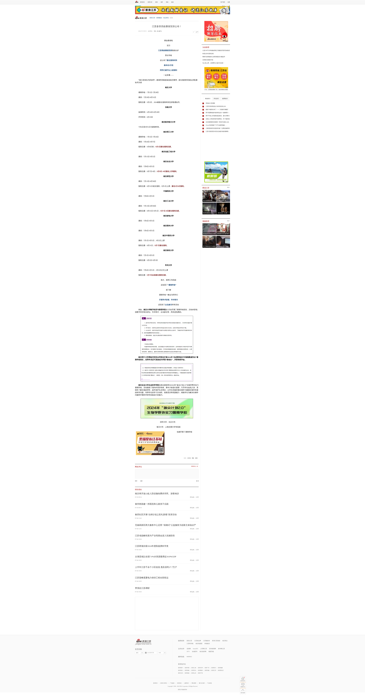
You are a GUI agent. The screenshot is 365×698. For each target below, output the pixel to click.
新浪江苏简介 (163, 683)
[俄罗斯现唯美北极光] (209, 203)
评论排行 (216, 98)
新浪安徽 (207, 670)
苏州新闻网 (212, 648)
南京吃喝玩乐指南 (223, 89)
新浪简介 (155, 683)
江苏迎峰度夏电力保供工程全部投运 (151, 577)
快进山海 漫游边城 (207, 53)
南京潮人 (225, 640)
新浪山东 (193, 673)
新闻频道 (159, 18)
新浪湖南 (187, 670)
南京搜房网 (203, 651)
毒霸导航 (211, 651)
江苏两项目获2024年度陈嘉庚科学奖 (151, 546)
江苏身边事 (197, 640)
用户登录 (223, 2)
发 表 (197, 481)
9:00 (160, 652)
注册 (229, 2)
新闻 (156, 2)
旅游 (172, 2)
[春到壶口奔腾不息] (223, 190)
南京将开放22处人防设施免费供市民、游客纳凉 (157, 493)
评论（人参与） (158, 31)
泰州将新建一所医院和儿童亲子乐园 (151, 504)
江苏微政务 (206, 640)
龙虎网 (189, 648)
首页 (137, 652)
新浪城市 (180, 667)
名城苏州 (194, 651)
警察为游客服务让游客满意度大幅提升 (213, 56)
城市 (162, 2)
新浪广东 (207, 667)
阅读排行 (207, 98)
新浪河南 (187, 667)
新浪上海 (193, 667)
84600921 (189, 656)
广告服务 (172, 683)
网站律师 (194, 683)
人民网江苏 (203, 648)
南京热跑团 (199, 643)
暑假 (196, 458)
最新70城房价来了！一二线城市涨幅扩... (217, 109)
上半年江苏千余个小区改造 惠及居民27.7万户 (156, 567)
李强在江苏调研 (142, 588)
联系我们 (179, 683)
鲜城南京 (207, 643)
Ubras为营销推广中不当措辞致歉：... (216, 125)
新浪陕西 (200, 670)
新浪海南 (187, 673)
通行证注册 (202, 683)
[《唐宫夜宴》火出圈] (223, 203)
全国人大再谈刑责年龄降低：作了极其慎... (218, 119)
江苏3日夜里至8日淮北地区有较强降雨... (217, 131)
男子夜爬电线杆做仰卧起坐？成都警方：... (218, 112)
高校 (193, 458)
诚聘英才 (186, 683)
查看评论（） (195, 466)
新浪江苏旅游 (216, 640)
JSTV (188, 651)
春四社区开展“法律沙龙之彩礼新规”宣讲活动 (156, 514)
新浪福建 (220, 667)
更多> (228, 187)
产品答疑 (209, 683)
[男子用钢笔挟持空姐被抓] (209, 236)
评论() (192, 497)
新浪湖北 (180, 670)
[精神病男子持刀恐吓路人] (223, 224)
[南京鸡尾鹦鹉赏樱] (209, 190)
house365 (195, 648)
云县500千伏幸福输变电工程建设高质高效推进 (216, 50)
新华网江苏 (221, 648)
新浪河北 (193, 670)
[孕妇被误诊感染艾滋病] (223, 236)
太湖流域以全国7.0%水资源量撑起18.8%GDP (155, 556)
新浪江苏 (150, 2)
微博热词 (225, 98)
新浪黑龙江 (221, 670)
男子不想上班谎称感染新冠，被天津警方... (218, 115)
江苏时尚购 (190, 643)
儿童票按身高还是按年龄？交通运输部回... (218, 128)
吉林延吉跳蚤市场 (207, 60)
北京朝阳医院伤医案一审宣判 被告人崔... (218, 122)
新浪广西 (200, 673)
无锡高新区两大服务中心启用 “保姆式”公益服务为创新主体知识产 (165, 525)
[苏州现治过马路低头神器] (209, 224)
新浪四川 (213, 667)
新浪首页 (142, 2)
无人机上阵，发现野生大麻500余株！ (213, 63)
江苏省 (189, 458)
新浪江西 (180, 673)
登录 (136, 481)
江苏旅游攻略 (211, 89)
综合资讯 (166, 18)
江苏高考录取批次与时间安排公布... (216, 106)
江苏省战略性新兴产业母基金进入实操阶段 (155, 535)
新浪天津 (200, 667)
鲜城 (167, 2)
